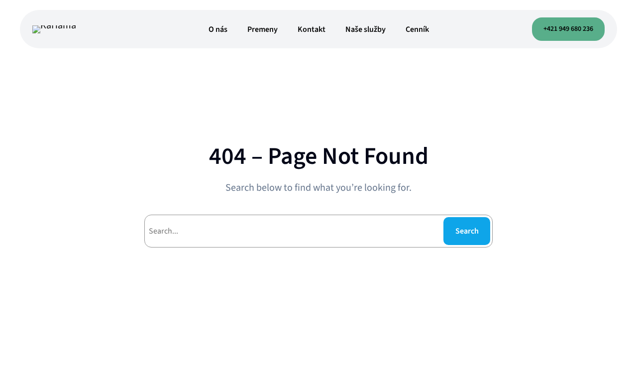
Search (467, 231)
